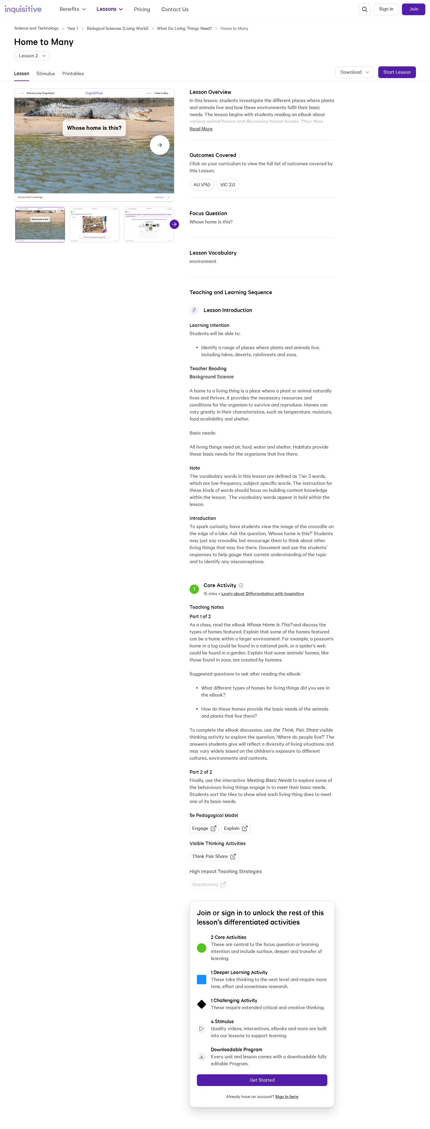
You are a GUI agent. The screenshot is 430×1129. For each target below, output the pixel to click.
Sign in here (286, 1096)
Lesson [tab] (21, 73)
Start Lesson (397, 72)
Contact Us (175, 9)
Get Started (262, 1080)
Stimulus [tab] (46, 73)
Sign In (386, 9)
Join (413, 9)
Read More (201, 129)
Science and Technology (36, 28)
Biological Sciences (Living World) (117, 28)
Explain (232, 828)
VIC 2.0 (227, 184)
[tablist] (52, 73)
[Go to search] (365, 9)
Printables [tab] (73, 73)
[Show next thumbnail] (174, 224)
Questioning (205, 884)
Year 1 (72, 28)
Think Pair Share (210, 856)
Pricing (142, 9)
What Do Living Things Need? (184, 28)
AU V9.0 (201, 184)
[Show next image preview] (160, 145)
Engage (200, 828)
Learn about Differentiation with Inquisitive (262, 593)
